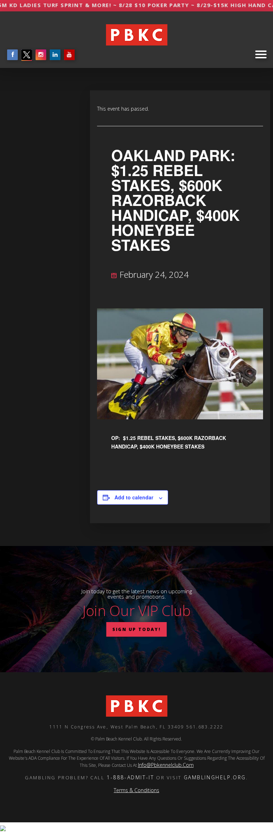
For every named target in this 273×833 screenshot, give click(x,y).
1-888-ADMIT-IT (130, 777)
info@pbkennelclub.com (166, 765)
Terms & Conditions (136, 790)
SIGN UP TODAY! (136, 629)
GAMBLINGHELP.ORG (215, 777)
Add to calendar (133, 497)
